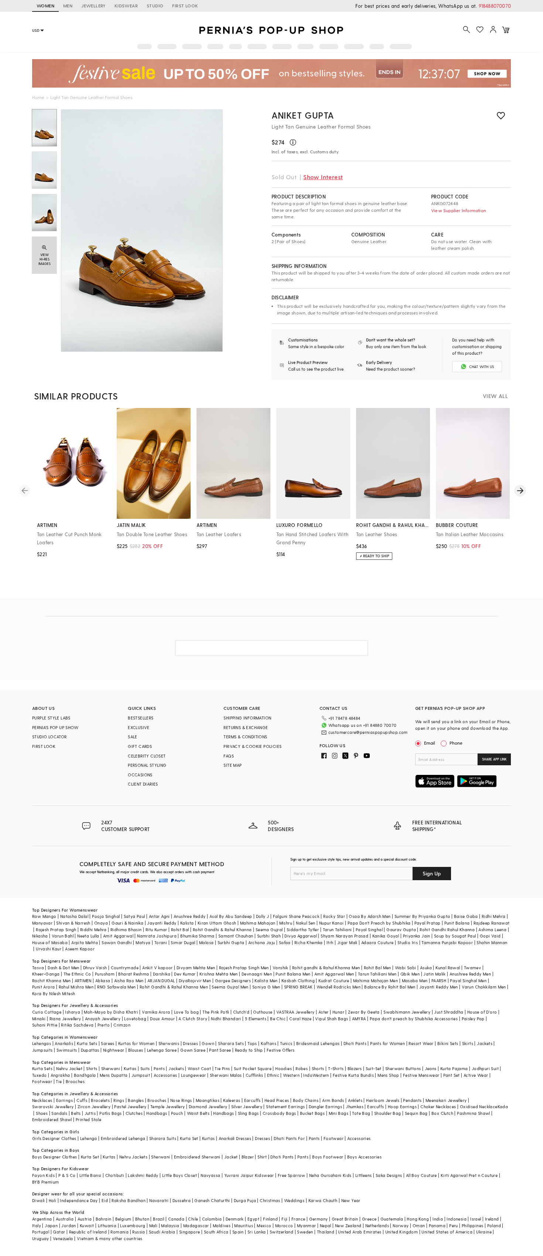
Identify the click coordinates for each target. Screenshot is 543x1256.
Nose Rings (181, 1100)
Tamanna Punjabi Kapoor (447, 942)
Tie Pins (222, 1068)
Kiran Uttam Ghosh (217, 922)
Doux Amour (162, 1018)
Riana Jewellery (65, 1018)
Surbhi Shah (269, 935)
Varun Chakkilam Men (484, 986)
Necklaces (42, 1100)
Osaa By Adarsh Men (369, 916)
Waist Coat (199, 1068)
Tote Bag (361, 1113)
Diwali (38, 1200)
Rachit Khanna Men (51, 980)
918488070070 (495, 5)
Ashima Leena (492, 929)
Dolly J (262, 916)
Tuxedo (39, 1075)
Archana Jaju (261, 942)
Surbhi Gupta (231, 942)
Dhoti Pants (355, 1043)
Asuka (426, 967)
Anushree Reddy (190, 916)
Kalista (187, 922)
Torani (160, 942)
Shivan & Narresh (73, 922)
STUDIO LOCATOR (49, 736)
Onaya (101, 922)
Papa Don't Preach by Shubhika (379, 922)
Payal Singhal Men (468, 980)
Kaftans (268, 1043)
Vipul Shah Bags (331, 1018)
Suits (145, 1068)
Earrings (64, 1100)
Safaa (285, 942)
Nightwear (113, 1050)
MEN (67, 5)
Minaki (38, 1018)
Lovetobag (135, 1018)
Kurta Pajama (454, 1068)
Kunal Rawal (448, 967)
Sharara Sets (231, 1043)
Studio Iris (407, 942)
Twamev (472, 967)
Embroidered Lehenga (123, 1138)
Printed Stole (88, 1119)
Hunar (338, 1012)
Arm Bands (333, 1100)
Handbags (156, 1113)
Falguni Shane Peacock (296, 916)
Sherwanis (169, 1043)
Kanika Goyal (385, 935)
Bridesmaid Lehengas (318, 1043)
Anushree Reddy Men (470, 973)
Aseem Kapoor (80, 948)
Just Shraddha (448, 1012)
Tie (59, 1081)
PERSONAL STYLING (147, 765)
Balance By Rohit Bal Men (390, 986)
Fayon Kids (43, 1175)
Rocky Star (334, 916)
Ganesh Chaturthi (212, 1200)
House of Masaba (50, 942)
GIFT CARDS (140, 746)
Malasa (206, 942)
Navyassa (210, 1175)
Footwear (42, 1081)
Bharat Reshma (133, 973)
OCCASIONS (140, 774)
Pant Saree (220, 1050)
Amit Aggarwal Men (334, 973)
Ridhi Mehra (493, 916)
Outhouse (262, 1012)
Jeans (431, 1068)
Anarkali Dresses (235, 1138)
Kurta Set (189, 1138)
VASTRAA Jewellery (295, 1012)
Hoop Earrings (402, 1106)
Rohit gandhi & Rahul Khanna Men (326, 967)
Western (291, 1075)
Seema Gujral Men (230, 986)
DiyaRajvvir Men (195, 980)
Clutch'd (241, 1012)
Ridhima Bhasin (126, 929)
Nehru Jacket (69, 1068)
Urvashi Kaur (48, 948)
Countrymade (125, 967)
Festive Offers (281, 1050)
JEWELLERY (93, 5)
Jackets (484, 1043)
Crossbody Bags (279, 1113)
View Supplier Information (458, 210)
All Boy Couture (421, 1175)
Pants (159, 1068)
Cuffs (81, 1100)
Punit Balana (457, 922)
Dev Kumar (185, 973)
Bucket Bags (312, 1113)
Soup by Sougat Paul (455, 935)
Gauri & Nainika (127, 922)
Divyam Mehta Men (196, 967)
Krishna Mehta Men (218, 973)
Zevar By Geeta (364, 1012)
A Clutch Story (192, 1018)
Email (429, 742)
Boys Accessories (364, 1156)
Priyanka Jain (416, 935)
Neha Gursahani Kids (330, 1175)
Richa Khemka (308, 942)
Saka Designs (389, 1175)
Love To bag (186, 1012)
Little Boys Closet (179, 1175)
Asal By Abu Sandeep (230, 916)
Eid (105, 1200)
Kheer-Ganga (45, 973)
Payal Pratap (427, 922)
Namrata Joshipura (157, 935)
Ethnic (273, 1075)
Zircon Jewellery (94, 1106)
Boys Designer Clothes (54, 1156)
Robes (302, 1068)
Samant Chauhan (235, 935)
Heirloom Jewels (382, 1100)
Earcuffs (252, 1100)
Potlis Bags (110, 1113)
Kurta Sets (87, 1043)
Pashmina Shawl (473, 1113)
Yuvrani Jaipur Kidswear (249, 1175)
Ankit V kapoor (157, 967)
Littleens (363, 1175)
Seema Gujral (269, 929)
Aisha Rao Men (129, 980)
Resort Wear (421, 1043)
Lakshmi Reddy (143, 1175)
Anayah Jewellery (102, 1018)
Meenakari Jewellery (446, 1100)
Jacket (231, 1156)
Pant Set (451, 1075)
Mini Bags (339, 1113)
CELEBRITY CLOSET (146, 755)
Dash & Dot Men (63, 967)
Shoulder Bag (387, 1113)
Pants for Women (387, 1043)
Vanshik (280, 967)
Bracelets (100, 1100)
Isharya (72, 1012)
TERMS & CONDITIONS (245, 736)
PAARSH (438, 980)
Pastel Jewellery (130, 1106)
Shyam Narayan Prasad (344, 935)
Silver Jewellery (246, 1106)
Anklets (355, 1100)
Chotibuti (114, 1175)
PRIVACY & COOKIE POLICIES (252, 746)
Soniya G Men (266, 986)
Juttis (90, 1113)
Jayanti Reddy (161, 922)
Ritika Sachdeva (77, 1024)
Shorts (318, 1068)
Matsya (143, 942)
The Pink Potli (215, 1012)
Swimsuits (67, 1050)
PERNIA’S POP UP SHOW (55, 727)
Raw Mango (44, 916)
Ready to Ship (249, 1050)
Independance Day (79, 1200)
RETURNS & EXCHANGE (245, 727)
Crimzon (121, 1024)
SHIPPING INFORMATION (247, 717)
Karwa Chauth (323, 1200)
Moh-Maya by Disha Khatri (111, 1012)
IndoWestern (316, 1075)
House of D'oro (482, 1012)
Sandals (59, 1113)
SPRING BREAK (298, 986)
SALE (132, 736)
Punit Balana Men (293, 973)
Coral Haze (300, 1018)
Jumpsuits (42, 1050)
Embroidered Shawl (52, 1119)
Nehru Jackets (133, 1156)
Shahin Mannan (492, 942)
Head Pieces (276, 1100)
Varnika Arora (156, 1012)
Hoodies (283, 1068)
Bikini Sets (447, 1043)
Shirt (262, 1156)
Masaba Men (415, 980)
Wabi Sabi (405, 967)
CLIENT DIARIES (143, 784)
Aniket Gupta (303, 115)
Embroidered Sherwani (197, 1156)
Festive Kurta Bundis (353, 1075)
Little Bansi (90, 1175)
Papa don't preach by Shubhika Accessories (414, 1018)
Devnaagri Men (257, 973)
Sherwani (110, 1068)
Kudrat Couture (333, 980)
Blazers (355, 1068)
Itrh (330, 942)
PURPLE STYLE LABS (51, 717)
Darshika (161, 973)
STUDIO (155, 5)
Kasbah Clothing (298, 980)
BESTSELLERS (140, 717)
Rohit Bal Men (377, 967)
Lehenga (88, 1138)
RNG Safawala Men (116, 986)
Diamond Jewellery (208, 1106)
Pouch (177, 1113)
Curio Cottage (46, 1012)
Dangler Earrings (325, 1106)
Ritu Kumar (156, 929)
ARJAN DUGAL (161, 980)
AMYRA (359, 1018)
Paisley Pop (473, 1018)
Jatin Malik (434, 973)
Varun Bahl (63, 935)
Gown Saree (192, 1050)
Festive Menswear (421, 1075)
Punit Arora (43, 986)
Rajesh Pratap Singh (56, 929)
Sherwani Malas (226, 1075)
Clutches (134, 1113)
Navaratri (159, 1200)
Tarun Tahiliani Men (377, 973)
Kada (503, 1106)
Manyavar (42, 922)
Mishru (285, 922)
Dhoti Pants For (289, 1138)
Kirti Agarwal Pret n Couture (469, 1175)
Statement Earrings (285, 1106)
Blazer (248, 1156)
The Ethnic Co (77, 973)
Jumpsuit (141, 1075)
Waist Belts (198, 1113)
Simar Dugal (183, 942)
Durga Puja (245, 1200)
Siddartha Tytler (303, 929)
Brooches (75, 1081)
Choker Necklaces (438, 1106)
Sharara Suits (162, 1138)
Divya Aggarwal (300, 935)
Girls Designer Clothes (54, 1138)
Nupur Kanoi (331, 922)
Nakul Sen (305, 922)
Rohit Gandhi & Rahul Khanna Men (174, 986)
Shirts (91, 1068)
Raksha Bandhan (129, 1200)
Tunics (286, 1043)
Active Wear (476, 1075)
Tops (252, 1043)
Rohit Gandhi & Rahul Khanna (222, 929)
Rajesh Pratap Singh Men (244, 967)
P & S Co (66, 1175)
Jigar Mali (347, 942)
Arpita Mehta (84, 942)
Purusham (105, 973)
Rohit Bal (180, 929)
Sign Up (432, 873)
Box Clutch (442, 1113)
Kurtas (130, 1068)
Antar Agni (159, 916)
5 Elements (255, 1018)
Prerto (104, 1024)
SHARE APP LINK (494, 759)
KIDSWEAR (126, 5)
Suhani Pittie (44, 1024)
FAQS (228, 755)
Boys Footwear (327, 1156)
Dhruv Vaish (95, 967)
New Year (351, 1200)
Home (38, 97)
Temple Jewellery (167, 1106)
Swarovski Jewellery (53, 1106)
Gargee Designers (233, 980)
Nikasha (40, 935)
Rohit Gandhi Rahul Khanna (447, 929)
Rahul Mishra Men (76, 986)
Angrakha (60, 1075)
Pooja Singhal (106, 916)
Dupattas (90, 1050)
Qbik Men (410, 973)
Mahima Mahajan (258, 922)
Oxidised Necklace (479, 1106)
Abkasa (102, 980)
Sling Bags (248, 1113)
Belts (76, 1113)
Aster (323, 1012)
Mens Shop (388, 1075)
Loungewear (193, 1075)
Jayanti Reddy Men (438, 986)
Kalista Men (266, 980)
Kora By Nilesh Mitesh (53, 993)
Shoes (42, 1113)
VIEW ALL (495, 396)
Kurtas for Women (136, 1043)
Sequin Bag (416, 1113)
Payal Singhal (369, 929)
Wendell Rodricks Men (339, 986)
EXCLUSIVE (139, 727)
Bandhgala (85, 1075)
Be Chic (278, 1018)
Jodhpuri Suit (485, 1068)
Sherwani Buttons (403, 1068)
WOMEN (45, 5)
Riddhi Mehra (93, 929)
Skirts (467, 1043)
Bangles (136, 1100)
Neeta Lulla (88, 935)
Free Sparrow (291, 1175)
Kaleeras (231, 1100)
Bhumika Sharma (197, 935)
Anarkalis (64, 1043)
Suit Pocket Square (253, 1068)
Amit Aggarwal (118, 935)
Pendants (412, 1100)
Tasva (38, 967)
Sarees (107, 1043)
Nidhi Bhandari (226, 1018)
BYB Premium (45, 1182)
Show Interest (323, 176)
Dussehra (182, 1200)
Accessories (165, 1075)
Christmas (270, 1200)
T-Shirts (336, 1068)
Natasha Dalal (74, 916)
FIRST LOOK (185, 5)
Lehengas (41, 1043)
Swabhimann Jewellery (406, 1012)
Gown (208, 1043)
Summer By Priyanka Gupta (422, 916)
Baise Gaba (466, 916)
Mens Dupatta (114, 1075)
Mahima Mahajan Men (375, 980)
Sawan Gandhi (117, 942)
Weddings (294, 1200)
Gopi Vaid (490, 935)
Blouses (135, 1050)
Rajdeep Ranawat (492, 922)
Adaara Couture (377, 942)
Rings (118, 1100)
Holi (53, 1200)
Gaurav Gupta (401, 929)
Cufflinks (254, 1075)
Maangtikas (207, 1100)
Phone (456, 742)
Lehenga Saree (162, 1050)
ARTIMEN (83, 980)
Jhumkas (354, 1106)
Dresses (190, 1043)
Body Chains (305, 1100)
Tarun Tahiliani (337, 929)
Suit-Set (374, 1068)
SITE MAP (232, 765)
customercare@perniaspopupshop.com (368, 732)
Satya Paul (134, 916)
